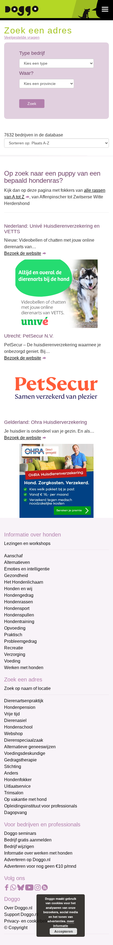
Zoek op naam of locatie (27, 688)
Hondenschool (18, 727)
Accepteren (63, 931)
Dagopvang (15, 812)
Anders (11, 773)
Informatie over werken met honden (38, 853)
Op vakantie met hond (25, 799)
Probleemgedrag (20, 641)
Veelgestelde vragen (21, 37)
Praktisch (13, 634)
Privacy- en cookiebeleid (28, 921)
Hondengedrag (18, 595)
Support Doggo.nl (21, 914)
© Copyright (15, 927)
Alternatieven (17, 562)
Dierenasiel (15, 720)
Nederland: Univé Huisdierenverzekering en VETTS (52, 228)
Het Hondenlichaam (23, 582)
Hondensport (16, 608)
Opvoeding (15, 628)
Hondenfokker (18, 779)
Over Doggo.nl (18, 908)
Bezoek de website (22, 253)
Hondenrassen (18, 601)
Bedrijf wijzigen (19, 846)
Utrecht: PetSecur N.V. (28, 336)
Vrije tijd (12, 714)
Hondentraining (19, 621)
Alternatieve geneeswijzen (30, 746)
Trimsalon (13, 792)
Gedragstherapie (20, 760)
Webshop (13, 733)
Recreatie (13, 648)
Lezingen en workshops (27, 543)
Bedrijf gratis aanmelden (28, 840)
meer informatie (63, 923)
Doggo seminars (20, 833)
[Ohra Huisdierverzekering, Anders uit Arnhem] (56, 481)
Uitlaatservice (17, 786)
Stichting (12, 766)
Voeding (12, 661)
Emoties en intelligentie (27, 569)
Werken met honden (23, 667)
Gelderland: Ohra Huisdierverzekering (45, 422)
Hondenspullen (19, 615)
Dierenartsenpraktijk (23, 700)
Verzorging (14, 654)
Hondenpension (19, 707)
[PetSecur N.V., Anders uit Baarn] (56, 389)
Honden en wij (18, 588)
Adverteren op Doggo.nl (27, 859)
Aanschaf (13, 555)
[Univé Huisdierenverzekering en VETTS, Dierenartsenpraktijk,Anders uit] (56, 293)
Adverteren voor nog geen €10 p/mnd (40, 866)
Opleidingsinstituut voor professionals (40, 806)
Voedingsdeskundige (24, 753)
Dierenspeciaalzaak (23, 740)
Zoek (31, 103)
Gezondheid (16, 575)
